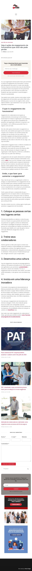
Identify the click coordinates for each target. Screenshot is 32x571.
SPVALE (4, 51)
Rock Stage (28, 568)
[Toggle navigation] (16, 14)
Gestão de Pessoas (7, 42)
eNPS (6, 160)
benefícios (11, 310)
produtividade (23, 267)
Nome (3, 437)
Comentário (5, 444)
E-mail (14, 437)
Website (24, 437)
